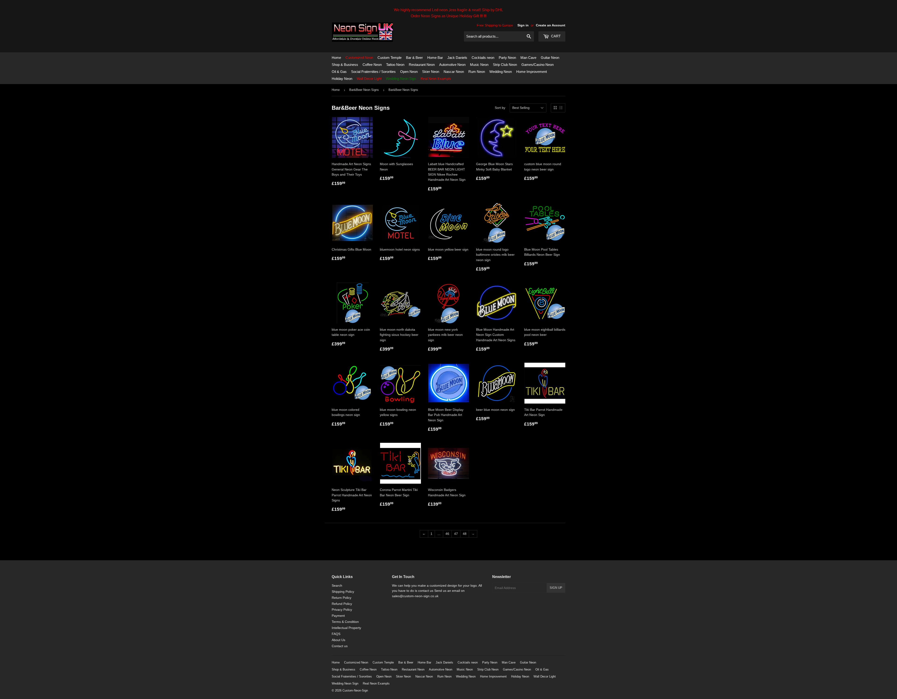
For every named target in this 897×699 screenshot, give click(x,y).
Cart (555, 36)
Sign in (523, 25)
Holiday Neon (342, 79)
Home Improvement (531, 72)
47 (456, 534)
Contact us (340, 646)
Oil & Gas (339, 72)
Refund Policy (342, 604)
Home (336, 58)
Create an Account (550, 25)
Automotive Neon (452, 65)
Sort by (500, 108)
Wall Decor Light (369, 79)
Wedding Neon (500, 72)
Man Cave (528, 58)
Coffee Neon (372, 65)
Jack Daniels (457, 58)
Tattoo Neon (395, 65)
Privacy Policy (342, 609)
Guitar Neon (550, 58)
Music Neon (479, 65)
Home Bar (435, 58)
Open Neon (409, 72)
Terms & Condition (345, 622)
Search (337, 585)
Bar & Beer (414, 58)
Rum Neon (476, 72)
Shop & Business (345, 65)
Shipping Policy (343, 591)
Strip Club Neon (505, 65)
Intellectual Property (346, 628)
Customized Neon (359, 58)
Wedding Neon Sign (401, 79)
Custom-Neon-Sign (355, 690)
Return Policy (341, 598)
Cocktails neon (483, 58)
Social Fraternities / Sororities (373, 72)
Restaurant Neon (422, 65)
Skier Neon (430, 72)
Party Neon (507, 58)
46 (447, 534)
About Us (338, 640)
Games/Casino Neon (537, 65)
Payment (338, 615)
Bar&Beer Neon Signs (364, 90)
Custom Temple (389, 58)
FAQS (336, 634)
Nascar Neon (454, 72)
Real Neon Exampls (435, 79)
